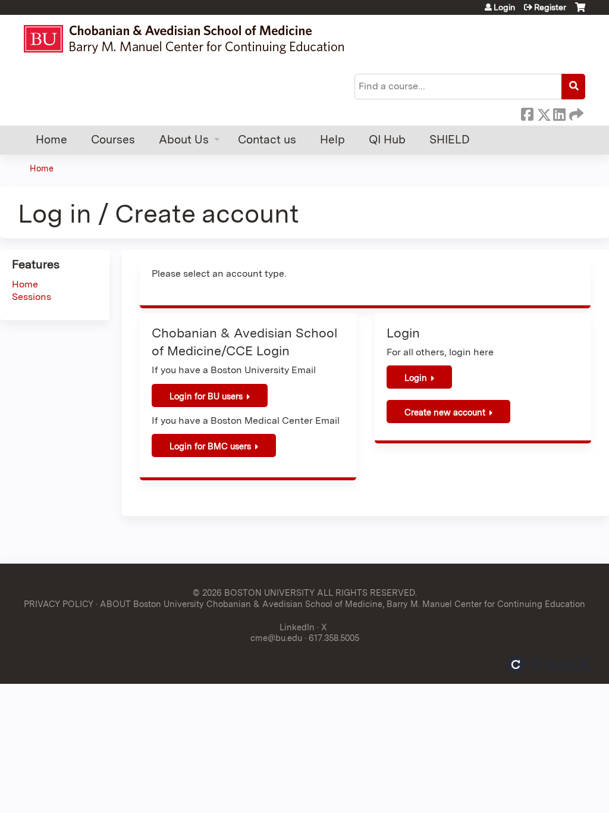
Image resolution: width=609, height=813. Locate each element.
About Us (184, 139)
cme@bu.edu (276, 638)
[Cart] (580, 11)
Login (504, 7)
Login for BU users (206, 396)
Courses (113, 139)
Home (51, 139)
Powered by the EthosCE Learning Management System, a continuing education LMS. (549, 664)
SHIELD (449, 139)
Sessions (31, 296)
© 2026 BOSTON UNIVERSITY (254, 592)
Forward (575, 112)
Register (550, 7)
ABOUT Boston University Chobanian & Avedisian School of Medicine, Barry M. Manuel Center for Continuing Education (342, 604)
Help (332, 139)
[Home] (189, 39)
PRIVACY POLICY (58, 604)
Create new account (444, 412)
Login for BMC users (210, 446)
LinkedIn (559, 112)
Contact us (267, 139)
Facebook (527, 112)
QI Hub (387, 139)
